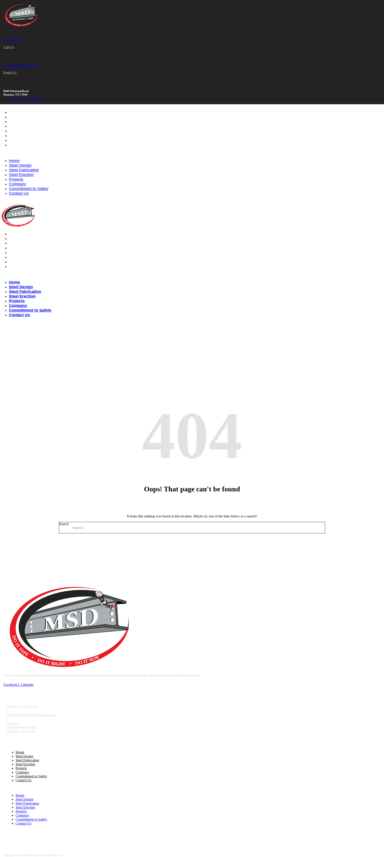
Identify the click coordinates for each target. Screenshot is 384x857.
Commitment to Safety (28, 140)
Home (14, 112)
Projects (16, 131)
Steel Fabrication (24, 121)
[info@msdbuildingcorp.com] (6, 56)
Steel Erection (21, 126)
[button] (192, 153)
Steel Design (20, 117)
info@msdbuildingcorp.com (20, 65)
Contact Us (19, 145)
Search (64, 524)
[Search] (319, 527)
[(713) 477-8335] (6, 30)
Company (17, 135)
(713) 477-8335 (12, 40)
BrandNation (70, 855)
